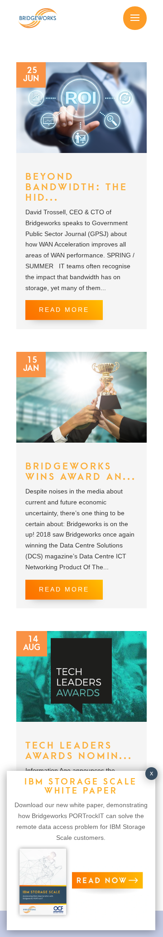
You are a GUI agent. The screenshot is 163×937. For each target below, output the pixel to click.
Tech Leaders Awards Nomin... (79, 750)
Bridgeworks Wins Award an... (80, 471)
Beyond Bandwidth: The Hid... (76, 187)
